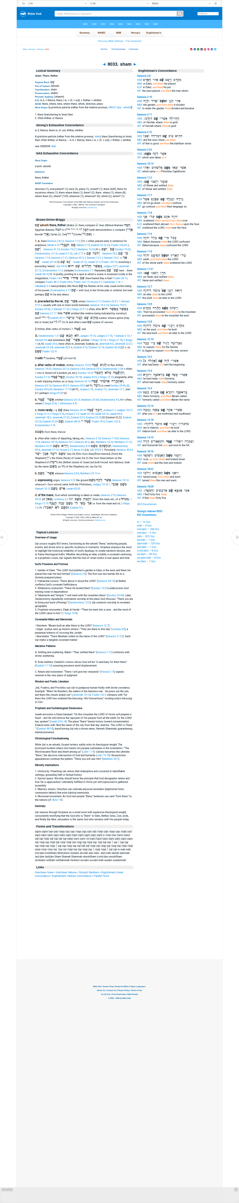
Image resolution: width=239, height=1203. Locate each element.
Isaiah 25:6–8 (58, 721)
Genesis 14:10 (145, 437)
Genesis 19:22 (43, 368)
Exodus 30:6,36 (43, 389)
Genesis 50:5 (77, 385)
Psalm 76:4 (98, 421)
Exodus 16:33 (85, 372)
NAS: (140, 83)
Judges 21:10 (104, 335)
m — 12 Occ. (144, 522)
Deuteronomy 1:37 (49, 335)
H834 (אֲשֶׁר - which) (119, 107)
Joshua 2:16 (86, 389)
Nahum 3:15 (83, 245)
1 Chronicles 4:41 (67, 403)
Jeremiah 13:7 (116, 389)
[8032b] (4, 544)
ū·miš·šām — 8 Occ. (148, 550)
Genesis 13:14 (145, 405)
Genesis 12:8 (144, 304)
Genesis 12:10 (145, 339)
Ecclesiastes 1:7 (83, 270)
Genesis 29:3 (93, 368)
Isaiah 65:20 (73, 488)
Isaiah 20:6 (51, 343)
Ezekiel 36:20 (113, 347)
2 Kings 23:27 (78, 309)
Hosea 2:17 (72, 413)
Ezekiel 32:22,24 (100, 245)
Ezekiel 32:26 (50, 421)
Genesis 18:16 (49, 442)
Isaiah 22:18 (86, 413)
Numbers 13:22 (86, 249)
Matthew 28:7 (110, 758)
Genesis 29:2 (109, 253)
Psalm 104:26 (119, 245)
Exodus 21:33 (42, 377)
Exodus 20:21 (110, 301)
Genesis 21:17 (48, 313)
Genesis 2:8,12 (55, 241)
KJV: (139, 87)
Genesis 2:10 (93, 438)
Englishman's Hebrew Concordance (72, 875)
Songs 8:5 (55, 393)
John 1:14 (88, 751)
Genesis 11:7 (144, 195)
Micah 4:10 (53, 245)
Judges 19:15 (88, 335)
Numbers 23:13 (89, 473)
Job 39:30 (61, 266)
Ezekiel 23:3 (78, 417)
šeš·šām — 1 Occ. (147, 547)
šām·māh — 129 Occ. (148, 543)
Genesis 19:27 (118, 305)
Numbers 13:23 (104, 442)
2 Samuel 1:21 (93, 257)
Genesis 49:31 (61, 385)
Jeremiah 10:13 (81, 694)
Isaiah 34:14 (49, 262)
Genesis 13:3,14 (99, 305)
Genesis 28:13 (106, 581)
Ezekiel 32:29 (93, 417)
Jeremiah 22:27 (123, 343)
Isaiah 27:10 (65, 253)
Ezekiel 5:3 (76, 507)
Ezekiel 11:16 (43, 665)
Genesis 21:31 (59, 257)
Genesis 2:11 (93, 301)
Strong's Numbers (89, 872)
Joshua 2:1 (109, 410)
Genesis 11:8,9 (110, 438)
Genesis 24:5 (71, 473)
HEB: (139, 79)
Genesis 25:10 (43, 385)
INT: (139, 90)
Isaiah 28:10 (42, 274)
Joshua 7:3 (100, 389)
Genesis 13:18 (145, 419)
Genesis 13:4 (144, 370)
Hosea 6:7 (96, 282)
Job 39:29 (95, 449)
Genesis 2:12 (144, 132)
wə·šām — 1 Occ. (146, 561)
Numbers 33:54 (90, 399)
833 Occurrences (146, 504)
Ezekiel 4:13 (80, 347)
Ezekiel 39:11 (58, 317)
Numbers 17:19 (62, 389)
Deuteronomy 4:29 (80, 446)
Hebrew (40, 49)
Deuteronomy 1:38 (112, 368)
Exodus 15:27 (68, 249)
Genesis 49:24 (124, 449)
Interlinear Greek (44, 872)
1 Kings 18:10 (98, 340)
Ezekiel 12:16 (96, 347)
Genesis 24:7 (66, 442)
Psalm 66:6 (66, 282)
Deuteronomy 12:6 (79, 602)
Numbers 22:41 (43, 446)
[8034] (235, 544)
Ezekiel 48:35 (72, 421)
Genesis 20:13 (61, 368)
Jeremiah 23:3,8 (44, 347)
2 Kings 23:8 (49, 403)
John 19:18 (103, 755)
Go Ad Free (7, 1190)
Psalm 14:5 (55, 278)
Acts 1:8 (57, 799)
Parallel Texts (101, 875)
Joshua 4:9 (118, 629)
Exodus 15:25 (123, 249)
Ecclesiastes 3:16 (45, 425)
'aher (97, 136)
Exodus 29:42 (42, 309)
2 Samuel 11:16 (60, 309)
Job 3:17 (78, 253)
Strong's (32, 49)
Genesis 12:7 (101, 625)
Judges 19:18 (100, 484)
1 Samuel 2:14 (121, 335)
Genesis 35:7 (76, 257)
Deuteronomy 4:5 (109, 399)
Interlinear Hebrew (66, 872)
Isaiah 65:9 (116, 413)
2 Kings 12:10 (106, 377)
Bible (25, 49)
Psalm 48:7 (52, 282)
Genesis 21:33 (115, 636)
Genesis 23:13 (82, 381)
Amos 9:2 (79, 449)
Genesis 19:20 (83, 365)
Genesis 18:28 (145, 486)
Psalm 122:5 (113, 421)
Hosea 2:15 (107, 671)
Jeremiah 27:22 (61, 417)
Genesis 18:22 (145, 469)
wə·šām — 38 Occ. (147, 554)
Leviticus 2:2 (61, 499)
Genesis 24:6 (77, 368)
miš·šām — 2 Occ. (147, 532)
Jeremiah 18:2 (43, 417)
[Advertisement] (119, 939)
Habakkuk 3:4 (42, 286)
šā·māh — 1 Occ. (146, 539)
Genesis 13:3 (144, 356)
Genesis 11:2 (72, 241)
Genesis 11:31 (145, 269)
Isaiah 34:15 (101, 413)
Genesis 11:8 (144, 212)
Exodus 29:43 (115, 595)
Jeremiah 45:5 (62, 347)
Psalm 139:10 (109, 262)
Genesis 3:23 (68, 480)
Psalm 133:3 (99, 694)
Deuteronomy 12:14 (46, 253)
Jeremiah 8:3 (106, 343)
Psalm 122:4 (49, 351)
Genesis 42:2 (82, 442)
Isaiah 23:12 (80, 262)
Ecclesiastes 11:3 (52, 270)
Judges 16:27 (124, 410)
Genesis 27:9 (108, 495)
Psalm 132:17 (81, 282)
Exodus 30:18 (74, 377)
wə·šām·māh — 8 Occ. (149, 557)
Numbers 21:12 (123, 442)
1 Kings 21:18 (115, 340)
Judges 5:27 (110, 266)
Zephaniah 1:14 (111, 282)
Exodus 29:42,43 (119, 385)
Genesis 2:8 (79, 573)
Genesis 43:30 (78, 410)
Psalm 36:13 (120, 278)
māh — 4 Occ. (144, 525)
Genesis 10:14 (120, 480)
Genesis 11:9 (42, 257)
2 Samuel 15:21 (111, 257)
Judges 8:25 (90, 377)
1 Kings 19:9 (69, 613)
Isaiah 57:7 (94, 262)
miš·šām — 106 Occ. (148, 529)
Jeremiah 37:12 (50, 449)
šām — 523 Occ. (146, 536)
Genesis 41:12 (51, 249)
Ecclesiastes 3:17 (60, 290)
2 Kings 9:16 (57, 413)
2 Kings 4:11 (42, 413)
